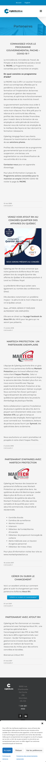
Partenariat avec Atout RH (23, 617)
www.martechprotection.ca (16, 554)
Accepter (7, 750)
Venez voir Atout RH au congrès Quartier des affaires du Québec (23, 220)
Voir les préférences (34, 750)
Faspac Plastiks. (21, 374)
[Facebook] (20, 716)
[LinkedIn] (26, 716)
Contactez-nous (11, 164)
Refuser (18, 750)
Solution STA (9, 415)
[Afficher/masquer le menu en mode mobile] (41, 11)
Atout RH (26, 591)
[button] (42, 723)
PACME (23, 181)
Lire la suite (8, 205)
